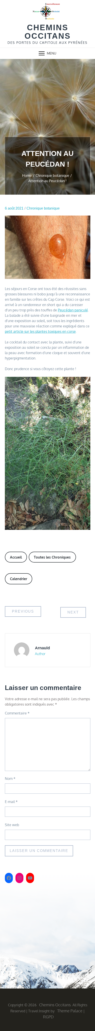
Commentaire (17, 713)
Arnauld (42, 648)
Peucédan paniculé (73, 310)
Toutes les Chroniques (52, 557)
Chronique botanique (43, 208)
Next (73, 612)
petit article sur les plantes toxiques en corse (40, 331)
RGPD (48, 1016)
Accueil (16, 557)
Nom (10, 778)
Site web (12, 825)
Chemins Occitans (48, 31)
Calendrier (18, 579)
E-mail (11, 801)
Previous (23, 611)
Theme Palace (69, 1010)
